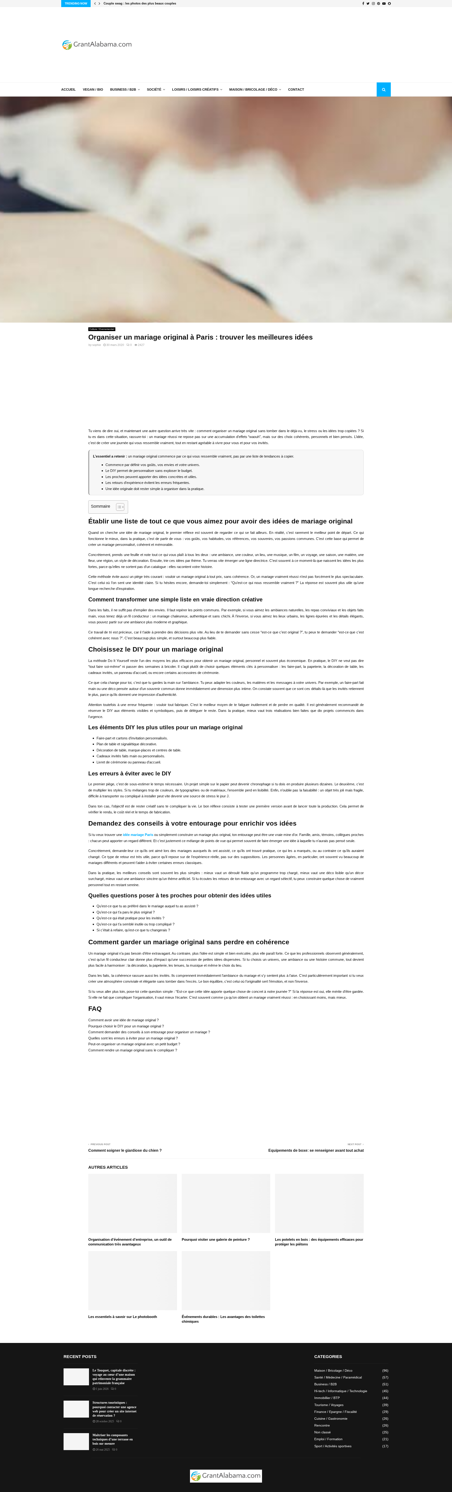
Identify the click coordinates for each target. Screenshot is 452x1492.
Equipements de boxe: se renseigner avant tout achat (316, 1150)
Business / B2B (123, 89)
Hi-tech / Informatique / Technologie (340, 1391)
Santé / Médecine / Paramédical (338, 1377)
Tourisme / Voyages (328, 1405)
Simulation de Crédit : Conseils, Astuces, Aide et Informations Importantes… (160, 3)
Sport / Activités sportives (332, 1446)
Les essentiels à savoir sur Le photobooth (122, 1317)
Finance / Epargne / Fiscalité (335, 1412)
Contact (296, 89)
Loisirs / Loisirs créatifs (195, 89)
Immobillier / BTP (327, 1398)
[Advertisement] (305, 45)
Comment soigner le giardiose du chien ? (125, 1150)
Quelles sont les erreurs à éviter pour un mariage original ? (133, 1038)
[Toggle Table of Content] (118, 507)
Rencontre (322, 1425)
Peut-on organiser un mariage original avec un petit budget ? (134, 1044)
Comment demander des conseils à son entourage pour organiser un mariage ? (149, 1032)
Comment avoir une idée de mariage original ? (123, 1020)
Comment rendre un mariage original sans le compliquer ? (132, 1050)
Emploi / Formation (328, 1439)
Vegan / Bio (93, 89)
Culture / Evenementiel (101, 329)
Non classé (322, 1432)
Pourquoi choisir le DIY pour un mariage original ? (126, 1026)
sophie (96, 345)
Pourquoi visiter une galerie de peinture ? (216, 1239)
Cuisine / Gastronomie (330, 1418)
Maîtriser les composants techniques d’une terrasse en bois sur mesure (113, 1439)
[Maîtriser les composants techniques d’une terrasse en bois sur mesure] (76, 1441)
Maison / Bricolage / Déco (253, 89)
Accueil (68, 89)
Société (154, 89)
